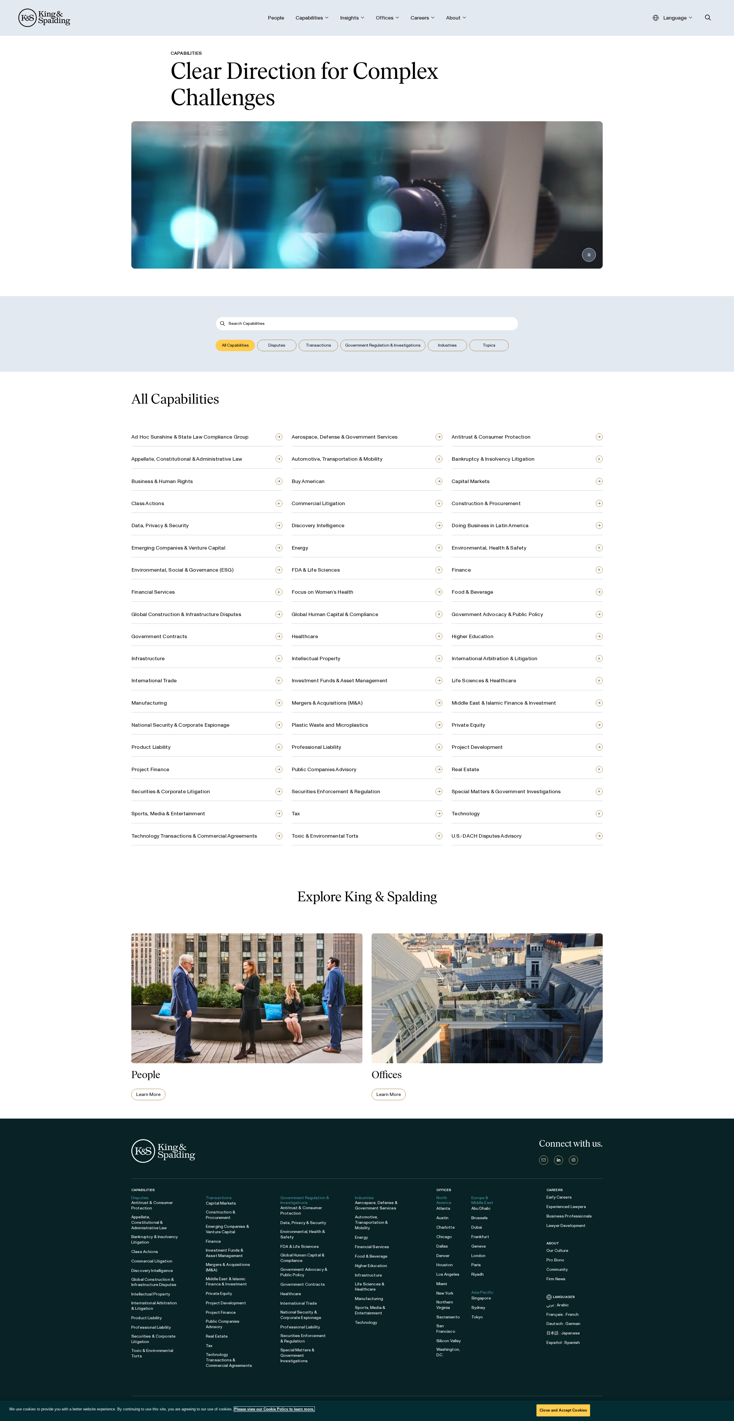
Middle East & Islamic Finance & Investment (504, 703)
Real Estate (465, 769)
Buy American (308, 481)
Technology (466, 813)
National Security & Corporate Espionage (180, 725)
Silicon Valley (448, 1340)
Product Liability (151, 747)
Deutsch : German (563, 1323)
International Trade (154, 680)
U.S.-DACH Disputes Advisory (487, 836)
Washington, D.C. (448, 1352)
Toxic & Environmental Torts (325, 836)
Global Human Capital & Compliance (335, 614)
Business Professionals (569, 1216)
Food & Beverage (472, 592)
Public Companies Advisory (324, 769)
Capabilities (143, 1190)
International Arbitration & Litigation (494, 658)
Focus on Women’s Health (323, 592)
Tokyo (477, 1317)
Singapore (481, 1298)
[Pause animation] (589, 255)
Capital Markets (470, 481)
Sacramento (448, 1317)
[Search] (222, 323)
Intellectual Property (316, 658)
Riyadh (477, 1274)
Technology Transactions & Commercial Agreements (194, 836)
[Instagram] (573, 1160)
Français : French (562, 1314)
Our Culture (557, 1250)
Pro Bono (555, 1260)
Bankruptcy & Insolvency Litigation (493, 459)
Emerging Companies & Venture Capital (178, 548)
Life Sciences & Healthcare (484, 680)
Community (557, 1269)
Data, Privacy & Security (160, 525)
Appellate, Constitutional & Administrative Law (186, 459)
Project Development (477, 747)
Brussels (479, 1217)
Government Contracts (159, 636)
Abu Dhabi (480, 1208)
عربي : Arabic (557, 1305)
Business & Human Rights (162, 481)
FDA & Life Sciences (316, 570)
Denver (443, 1255)
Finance (461, 570)
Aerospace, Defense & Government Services (345, 437)
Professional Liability (316, 747)
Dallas (442, 1246)
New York (445, 1293)
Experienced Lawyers (566, 1206)
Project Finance (150, 769)
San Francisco (445, 1329)
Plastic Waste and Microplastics (330, 725)
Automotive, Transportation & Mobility (337, 459)
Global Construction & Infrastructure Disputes (186, 614)
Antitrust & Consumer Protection (491, 437)
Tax (296, 813)
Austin (442, 1217)
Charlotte (445, 1227)
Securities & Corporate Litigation (170, 791)
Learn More (148, 1094)
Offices (444, 1190)
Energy (300, 548)
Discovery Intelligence (318, 525)
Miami (441, 1283)
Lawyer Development (566, 1225)
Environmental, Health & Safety (489, 548)
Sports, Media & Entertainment (168, 813)
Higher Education (472, 636)
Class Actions (147, 503)
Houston (444, 1264)
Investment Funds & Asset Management (340, 680)
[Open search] (708, 17)
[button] (235, 345)
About (552, 1243)
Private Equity (468, 725)
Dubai (476, 1227)
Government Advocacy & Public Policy (497, 614)
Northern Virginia (444, 1305)
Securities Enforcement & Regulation (336, 791)
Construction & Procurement (486, 503)
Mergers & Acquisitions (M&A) (327, 703)
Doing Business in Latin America (490, 525)
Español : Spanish (563, 1342)
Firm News (555, 1279)
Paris (476, 1264)
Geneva (478, 1246)
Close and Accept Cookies (563, 1410)
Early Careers (559, 1197)
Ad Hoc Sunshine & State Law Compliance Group (190, 437)
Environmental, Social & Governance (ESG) (182, 570)
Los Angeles (448, 1274)
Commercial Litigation (318, 503)
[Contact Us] (543, 1160)
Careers (554, 1190)
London (478, 1255)
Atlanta (443, 1208)
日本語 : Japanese (563, 1333)
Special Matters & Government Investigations (506, 791)
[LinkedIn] (558, 1160)
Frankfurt (480, 1236)
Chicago (444, 1236)
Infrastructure (148, 658)
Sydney (478, 1307)
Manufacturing (149, 703)
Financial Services (153, 592)
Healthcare (305, 636)
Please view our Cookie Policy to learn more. (274, 1409)
